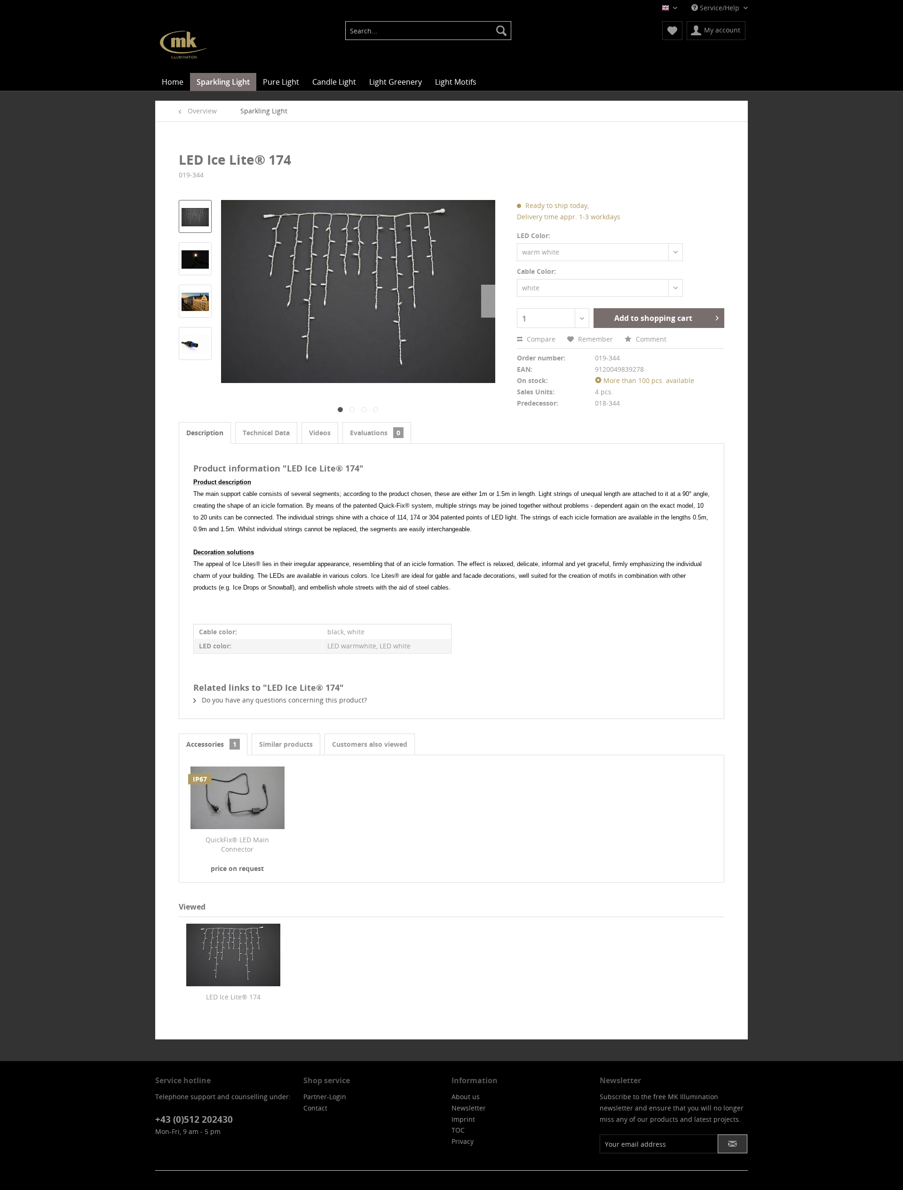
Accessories (211, 744)
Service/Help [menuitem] (719, 7)
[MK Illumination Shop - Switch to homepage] (183, 44)
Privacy (463, 1141)
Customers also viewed (369, 744)
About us (466, 1096)
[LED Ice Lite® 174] (233, 955)
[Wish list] (672, 30)
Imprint (463, 1119)
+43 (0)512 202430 (194, 1119)
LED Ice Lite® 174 (233, 996)
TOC (458, 1130)
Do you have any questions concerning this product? (283, 699)
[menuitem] (428, 30)
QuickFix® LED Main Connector (237, 844)
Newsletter (469, 1107)
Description (204, 432)
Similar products (286, 744)
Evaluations (375, 432)
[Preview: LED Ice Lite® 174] (195, 216)
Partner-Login (324, 1096)
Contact (315, 1107)
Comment (650, 339)
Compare (540, 339)
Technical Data (266, 432)
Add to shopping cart (653, 318)
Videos (320, 432)
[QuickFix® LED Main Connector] (237, 798)
